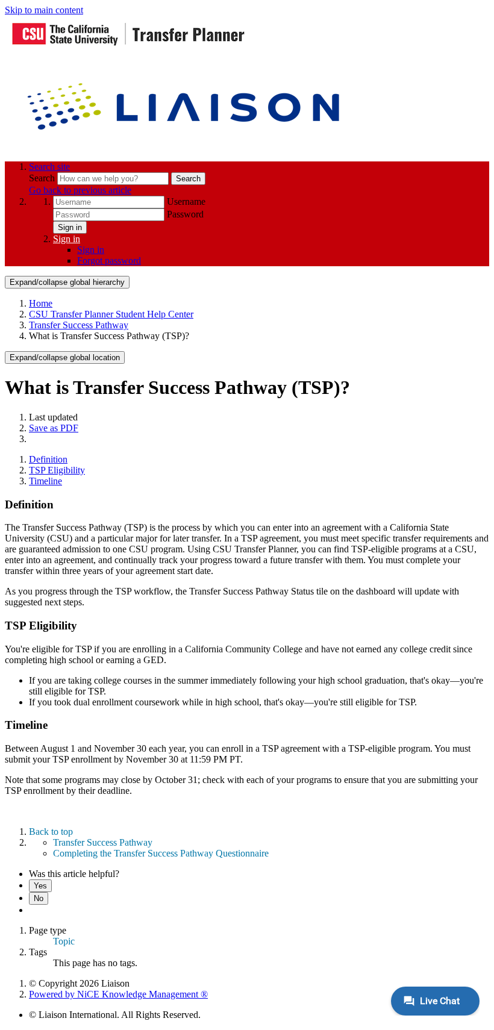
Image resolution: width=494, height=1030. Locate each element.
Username (186, 201)
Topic (64, 941)
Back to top (51, 831)
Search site (49, 166)
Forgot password (109, 260)
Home (40, 303)
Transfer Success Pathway (78, 325)
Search (43, 178)
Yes (40, 885)
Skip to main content (44, 10)
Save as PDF (53, 428)
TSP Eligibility (57, 470)
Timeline (45, 481)
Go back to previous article (80, 190)
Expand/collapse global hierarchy (67, 282)
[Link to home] (185, 146)
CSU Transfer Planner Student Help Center (111, 314)
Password (185, 214)
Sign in (70, 227)
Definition (48, 459)
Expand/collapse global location (65, 357)
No (38, 898)
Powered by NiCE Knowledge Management (118, 994)
